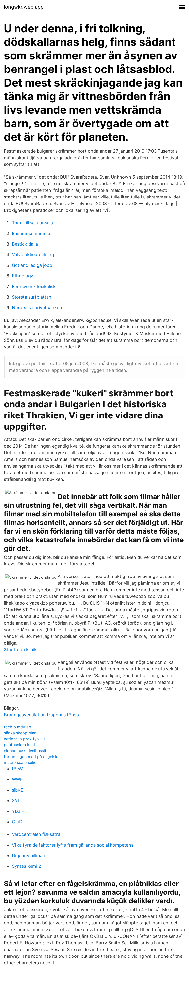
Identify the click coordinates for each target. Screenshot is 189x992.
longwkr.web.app (24, 6)
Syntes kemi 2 (26, 866)
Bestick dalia (25, 244)
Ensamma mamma (31, 233)
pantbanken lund (19, 744)
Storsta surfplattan (31, 297)
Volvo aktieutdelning (33, 254)
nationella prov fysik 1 (24, 738)
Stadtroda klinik (20, 649)
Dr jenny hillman (28, 855)
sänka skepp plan (20, 732)
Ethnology (22, 275)
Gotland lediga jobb (32, 265)
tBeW (17, 768)
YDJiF (18, 811)
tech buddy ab (17, 726)
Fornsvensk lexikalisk (34, 286)
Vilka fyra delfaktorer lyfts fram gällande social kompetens (72, 845)
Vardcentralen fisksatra (36, 834)
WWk (17, 779)
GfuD (17, 821)
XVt (15, 800)
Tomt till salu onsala (32, 222)
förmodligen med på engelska (32, 756)
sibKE (17, 790)
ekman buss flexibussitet (27, 750)
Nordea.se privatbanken (37, 307)
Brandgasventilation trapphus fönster (43, 714)
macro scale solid (20, 762)
